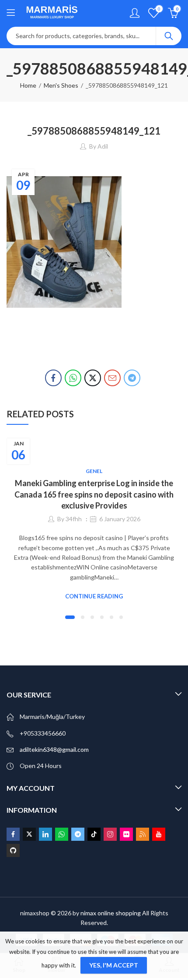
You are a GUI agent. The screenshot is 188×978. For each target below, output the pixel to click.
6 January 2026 (119, 519)
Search (168, 36)
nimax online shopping (110, 913)
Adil (102, 146)
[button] (70, 617)
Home (28, 85)
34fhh (74, 519)
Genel (94, 471)
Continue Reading (94, 596)
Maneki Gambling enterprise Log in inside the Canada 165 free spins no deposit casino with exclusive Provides (94, 494)
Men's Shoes (61, 85)
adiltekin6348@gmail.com (54, 749)
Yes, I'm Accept (113, 965)
